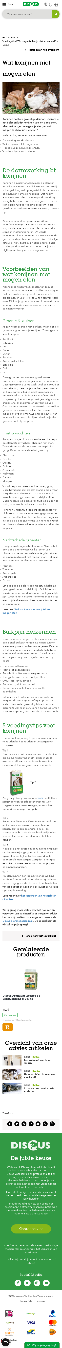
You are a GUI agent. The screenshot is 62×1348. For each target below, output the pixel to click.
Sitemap (41, 1300)
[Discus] (31, 4)
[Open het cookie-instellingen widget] (6, 1342)
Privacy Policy (26, 1300)
